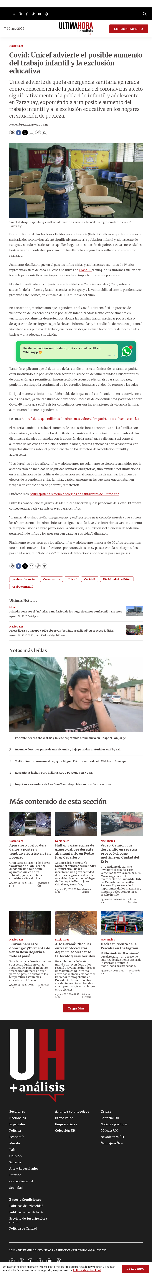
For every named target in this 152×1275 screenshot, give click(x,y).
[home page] (76, 28)
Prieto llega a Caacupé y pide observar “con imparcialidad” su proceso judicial (61, 630)
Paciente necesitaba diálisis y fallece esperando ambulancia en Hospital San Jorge (70, 738)
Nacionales (16, 45)
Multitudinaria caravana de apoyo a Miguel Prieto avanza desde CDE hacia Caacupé (71, 761)
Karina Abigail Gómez (53, 635)
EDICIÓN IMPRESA (128, 29)
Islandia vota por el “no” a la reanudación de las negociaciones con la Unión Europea (65, 611)
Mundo (13, 607)
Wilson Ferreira (132, 900)
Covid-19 (85, 270)
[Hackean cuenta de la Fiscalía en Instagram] (122, 923)
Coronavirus (51, 579)
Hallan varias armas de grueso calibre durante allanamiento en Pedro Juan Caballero (74, 851)
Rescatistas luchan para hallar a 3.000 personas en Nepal (53, 772)
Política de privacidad (87, 1270)
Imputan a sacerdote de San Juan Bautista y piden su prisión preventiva (63, 784)
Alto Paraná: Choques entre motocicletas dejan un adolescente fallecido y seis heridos (75, 950)
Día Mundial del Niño (116, 579)
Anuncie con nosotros (72, 1111)
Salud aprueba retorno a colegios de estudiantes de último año (74, 494)
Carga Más (76, 1008)
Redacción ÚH (43, 884)
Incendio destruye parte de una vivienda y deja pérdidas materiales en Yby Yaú (67, 749)
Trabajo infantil (22, 586)
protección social (23, 579)
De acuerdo (135, 1268)
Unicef (72, 579)
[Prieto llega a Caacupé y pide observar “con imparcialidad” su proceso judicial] (134, 630)
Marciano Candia (87, 890)
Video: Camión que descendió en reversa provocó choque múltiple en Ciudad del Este (120, 853)
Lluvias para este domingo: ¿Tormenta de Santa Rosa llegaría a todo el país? (29, 950)
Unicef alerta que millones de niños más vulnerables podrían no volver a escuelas (80, 419)
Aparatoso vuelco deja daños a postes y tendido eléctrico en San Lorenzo (30, 851)
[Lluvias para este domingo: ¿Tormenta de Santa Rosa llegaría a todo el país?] (30, 923)
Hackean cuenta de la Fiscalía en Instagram (119, 946)
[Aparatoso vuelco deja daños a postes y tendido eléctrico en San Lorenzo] (30, 824)
